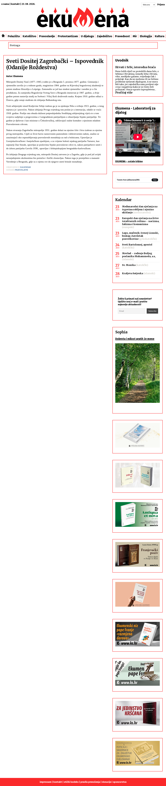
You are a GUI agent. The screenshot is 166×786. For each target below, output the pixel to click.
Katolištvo (29, 36)
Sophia (121, 332)
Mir (135, 36)
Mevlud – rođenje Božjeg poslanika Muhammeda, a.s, (139, 255)
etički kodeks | (72, 782)
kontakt (15, 4)
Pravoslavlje (47, 36)
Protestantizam (68, 36)
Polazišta (14, 36)
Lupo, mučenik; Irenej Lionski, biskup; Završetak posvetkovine (140, 235)
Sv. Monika (128, 265)
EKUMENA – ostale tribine (129, 161)
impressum (45, 782)
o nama (5, 4)
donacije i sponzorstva (114, 782)
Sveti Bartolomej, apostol (137, 244)
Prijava (161, 4)
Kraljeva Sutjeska (132, 273)
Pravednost (122, 36)
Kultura (159, 36)
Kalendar (25, 167)
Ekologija (146, 36)
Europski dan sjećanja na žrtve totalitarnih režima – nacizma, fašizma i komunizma (140, 221)
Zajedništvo (104, 36)
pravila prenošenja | (91, 782)
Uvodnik (121, 60)
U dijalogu (87, 36)
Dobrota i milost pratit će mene (134, 339)
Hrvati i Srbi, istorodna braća (135, 67)
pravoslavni (21, 170)
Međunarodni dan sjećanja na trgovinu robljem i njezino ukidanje (139, 209)
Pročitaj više (124, 92)
